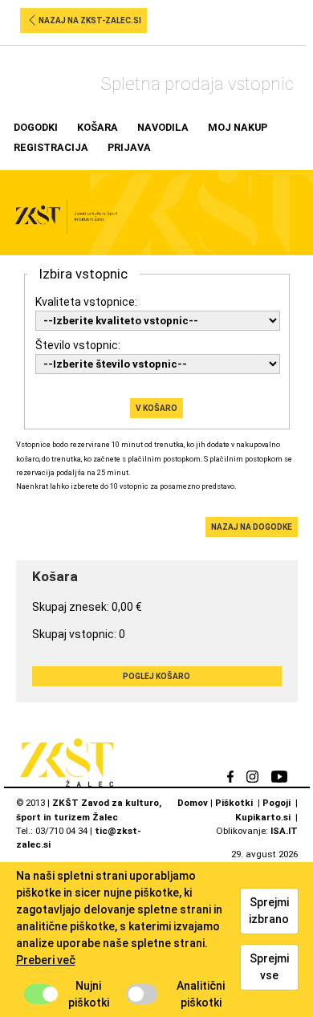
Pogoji (276, 802)
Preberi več (45, 960)
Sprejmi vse (269, 967)
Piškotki (234, 802)
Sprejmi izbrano (269, 910)
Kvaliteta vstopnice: (86, 301)
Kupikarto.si (263, 817)
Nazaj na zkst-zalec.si (90, 20)
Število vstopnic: (77, 345)
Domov (192, 802)
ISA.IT (284, 830)
